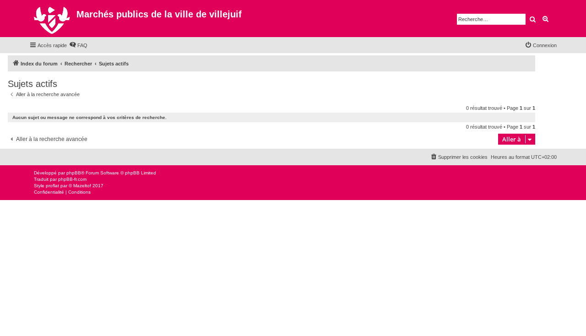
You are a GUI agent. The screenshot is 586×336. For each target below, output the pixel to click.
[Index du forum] (52, 18)
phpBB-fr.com (72, 179)
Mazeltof (82, 185)
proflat (52, 185)
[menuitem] (78, 45)
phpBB (73, 172)
